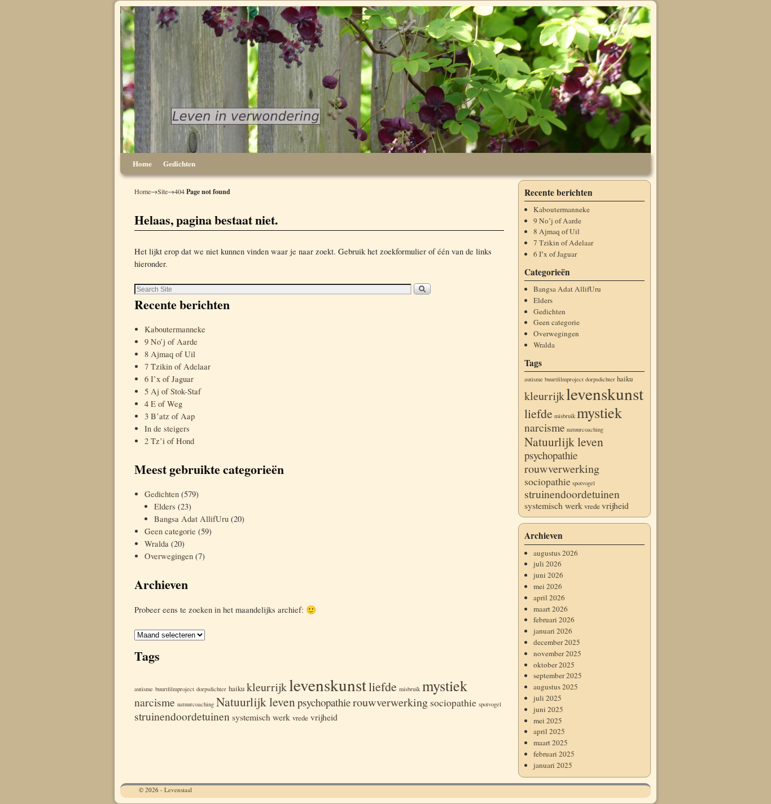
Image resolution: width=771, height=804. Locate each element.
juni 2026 (548, 575)
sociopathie (453, 702)
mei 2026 (547, 586)
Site (162, 191)
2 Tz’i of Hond (169, 441)
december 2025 (556, 642)
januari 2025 (552, 765)
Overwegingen (168, 556)
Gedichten (179, 163)
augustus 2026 (555, 553)
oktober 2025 (554, 665)
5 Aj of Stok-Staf (172, 391)
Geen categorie (170, 531)
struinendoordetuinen (182, 716)
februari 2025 (554, 754)
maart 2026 (550, 609)
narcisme (154, 702)
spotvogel (490, 704)
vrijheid (324, 717)
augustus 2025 (555, 687)
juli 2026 (547, 564)
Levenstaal (178, 789)
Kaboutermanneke (174, 329)
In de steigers (167, 428)
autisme (143, 689)
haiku (236, 688)
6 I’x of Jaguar (169, 379)
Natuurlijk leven (255, 701)
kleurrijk (267, 687)
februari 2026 (554, 619)
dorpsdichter (211, 689)
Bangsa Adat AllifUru (191, 518)
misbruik (409, 689)
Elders (165, 506)
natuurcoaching (195, 704)
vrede (300, 718)
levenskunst (327, 685)
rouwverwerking (390, 702)
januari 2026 (552, 631)
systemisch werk (261, 717)
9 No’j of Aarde (171, 341)
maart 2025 (550, 742)
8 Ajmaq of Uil (169, 354)
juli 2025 (547, 698)
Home (142, 163)
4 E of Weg (163, 403)
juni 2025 (548, 709)
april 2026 (549, 597)
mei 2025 (547, 720)
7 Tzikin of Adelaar (177, 366)
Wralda (156, 543)
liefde (383, 686)
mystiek (444, 685)
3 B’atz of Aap (169, 416)
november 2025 (557, 653)
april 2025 (549, 731)
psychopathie (324, 702)
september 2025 (557, 675)
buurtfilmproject (174, 689)
